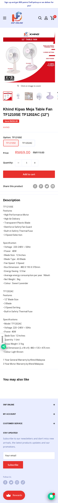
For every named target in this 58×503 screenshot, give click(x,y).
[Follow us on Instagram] (17, 482)
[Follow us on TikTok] (23, 482)
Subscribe (13, 464)
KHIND (6, 127)
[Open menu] (4, 18)
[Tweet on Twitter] (47, 186)
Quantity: (8, 162)
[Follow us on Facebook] (5, 482)
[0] (52, 18)
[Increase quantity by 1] (35, 163)
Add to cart (29, 174)
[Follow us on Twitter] (11, 482)
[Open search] (40, 18)
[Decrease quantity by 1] (18, 163)
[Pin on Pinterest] (41, 186)
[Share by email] (53, 186)
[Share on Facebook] (35, 186)
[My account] (46, 18)
